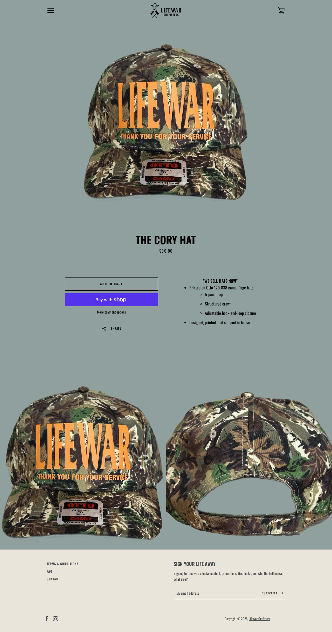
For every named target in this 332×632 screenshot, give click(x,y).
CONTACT (53, 579)
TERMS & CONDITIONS (63, 563)
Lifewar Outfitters (259, 618)
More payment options (111, 312)
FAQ (49, 571)
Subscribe (270, 593)
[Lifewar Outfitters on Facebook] (46, 618)
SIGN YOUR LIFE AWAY (195, 563)
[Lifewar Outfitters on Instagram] (55, 618)
